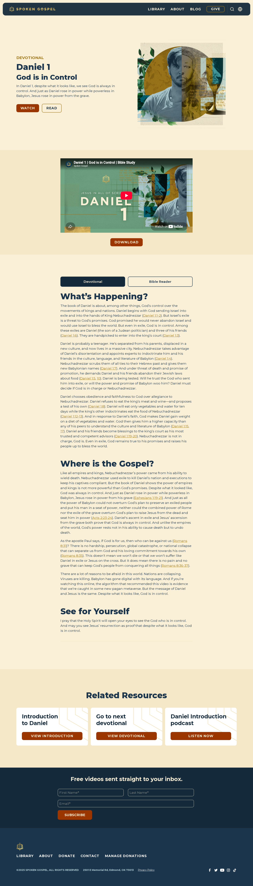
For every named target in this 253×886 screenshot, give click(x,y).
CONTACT (90, 856)
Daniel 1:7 (108, 368)
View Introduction (52, 736)
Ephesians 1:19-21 (148, 498)
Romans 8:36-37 (175, 565)
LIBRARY (25, 856)
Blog (195, 9)
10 (98, 378)
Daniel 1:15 (180, 426)
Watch (27, 108)
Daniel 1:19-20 (126, 436)
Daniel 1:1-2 (152, 315)
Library (156, 9)
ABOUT (46, 856)
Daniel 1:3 (171, 335)
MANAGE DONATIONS (126, 856)
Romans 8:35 (72, 555)
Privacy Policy (146, 870)
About (178, 9)
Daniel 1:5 (87, 378)
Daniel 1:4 (163, 358)
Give (215, 9)
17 (62, 431)
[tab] (92, 282)
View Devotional (126, 736)
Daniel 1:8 (96, 406)
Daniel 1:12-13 (71, 416)
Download (126, 242)
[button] (240, 9)
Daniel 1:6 (69, 335)
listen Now (200, 736)
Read (51, 108)
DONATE (67, 856)
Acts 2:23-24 (102, 518)
